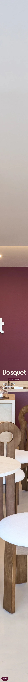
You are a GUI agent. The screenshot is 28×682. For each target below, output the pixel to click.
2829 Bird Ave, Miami (14, 379)
